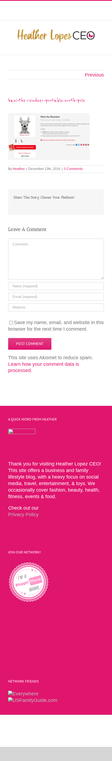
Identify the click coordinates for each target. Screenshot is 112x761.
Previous (94, 75)
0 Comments (73, 169)
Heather (19, 169)
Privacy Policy (23, 514)
